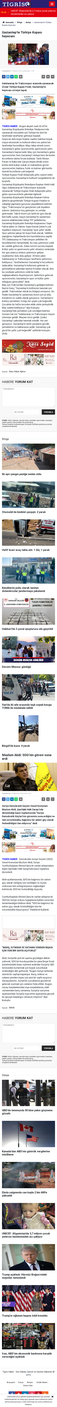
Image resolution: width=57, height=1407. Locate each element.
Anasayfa (9, 22)
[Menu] (52, 4)
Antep (28, 22)
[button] (43, 76)
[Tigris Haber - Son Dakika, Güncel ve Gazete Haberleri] (16, 4)
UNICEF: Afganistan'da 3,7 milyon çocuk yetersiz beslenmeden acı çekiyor (33, 12)
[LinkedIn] (12, 76)
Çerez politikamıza (45, 1402)
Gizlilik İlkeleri (42, 1382)
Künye (21, 1382)
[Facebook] (3, 76)
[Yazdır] (20, 76)
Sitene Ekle (28, 1385)
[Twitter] (8, 76)
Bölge (19, 22)
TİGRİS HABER (9, 126)
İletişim (30, 1382)
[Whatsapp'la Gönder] (16, 76)
